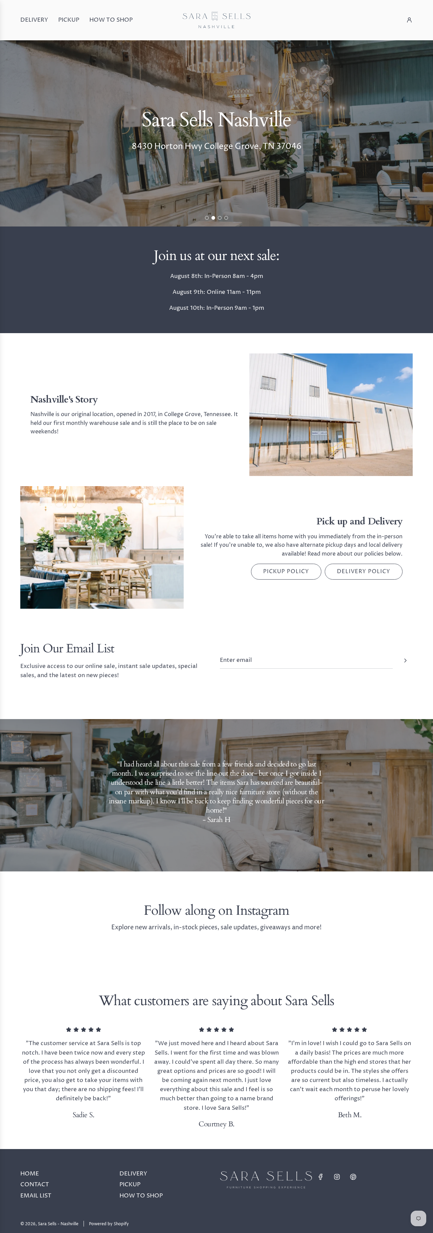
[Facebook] (320, 1176)
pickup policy (286, 571)
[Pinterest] (353, 1176)
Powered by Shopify (109, 1224)
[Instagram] (336, 1176)
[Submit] (405, 660)
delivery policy (363, 571)
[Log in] (409, 20)
